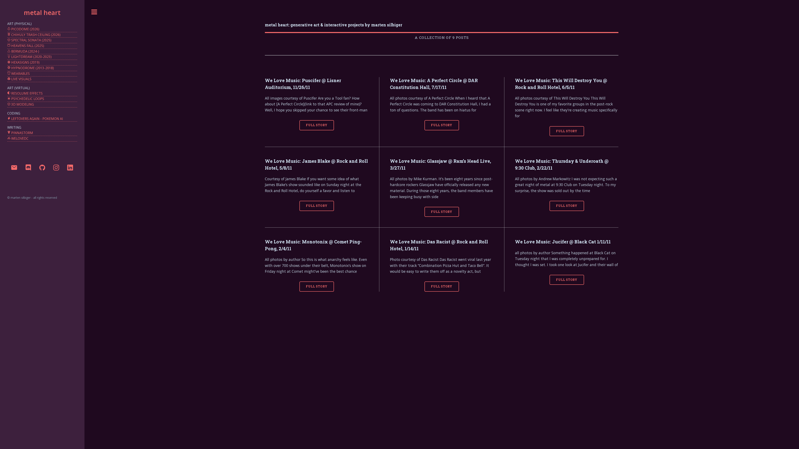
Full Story (316, 125)
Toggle (94, 12)
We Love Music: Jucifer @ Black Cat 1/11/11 (563, 242)
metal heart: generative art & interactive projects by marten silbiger (333, 24)
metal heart (42, 12)
